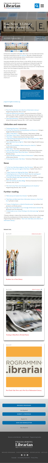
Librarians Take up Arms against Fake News (18, 169)
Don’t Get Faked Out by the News (15, 113)
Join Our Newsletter (24, 422)
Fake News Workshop (12, 118)
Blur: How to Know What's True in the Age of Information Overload (24, 207)
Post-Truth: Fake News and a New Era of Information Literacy (22, 110)
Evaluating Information (12, 128)
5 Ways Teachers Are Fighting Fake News (17, 172)
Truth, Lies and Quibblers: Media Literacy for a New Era (21, 145)
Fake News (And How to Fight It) (15, 142)
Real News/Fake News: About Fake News (17, 152)
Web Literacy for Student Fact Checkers (17, 196)
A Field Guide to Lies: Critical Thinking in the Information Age (22, 211)
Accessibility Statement (24, 457)
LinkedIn (27, 455)
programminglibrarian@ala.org (12, 101)
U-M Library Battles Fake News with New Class (19, 177)
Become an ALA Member (14, 437)
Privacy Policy (34, 457)
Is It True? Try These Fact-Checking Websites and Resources (22, 130)
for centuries (23, 55)
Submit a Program (24, 414)
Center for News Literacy (12, 150)
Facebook (22, 455)
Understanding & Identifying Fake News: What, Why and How (23, 138)
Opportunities (35, 452)
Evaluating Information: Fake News (16, 159)
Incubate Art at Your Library (14, 279)
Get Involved (25, 437)
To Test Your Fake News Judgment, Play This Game (20, 167)
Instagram (24, 455)
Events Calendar (22, 452)
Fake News (9, 137)
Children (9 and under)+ (36, 233)
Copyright (13, 457)
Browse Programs (24, 405)
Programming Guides (35, 437)
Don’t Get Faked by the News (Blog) (16, 181)
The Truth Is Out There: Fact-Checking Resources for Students (23, 186)
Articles (44, 452)
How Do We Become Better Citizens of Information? (20, 155)
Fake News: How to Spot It (13, 135)
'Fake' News (10, 149)
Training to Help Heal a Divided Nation (17, 335)
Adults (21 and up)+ (36, 289)
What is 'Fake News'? (12, 133)
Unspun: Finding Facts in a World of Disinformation (20, 204)
